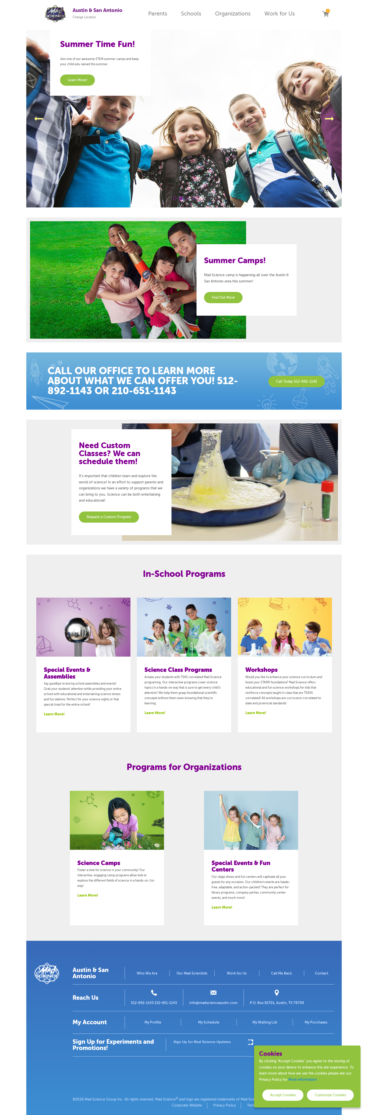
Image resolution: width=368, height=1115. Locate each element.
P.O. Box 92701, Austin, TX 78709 (277, 1003)
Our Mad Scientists (191, 973)
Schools (191, 13)
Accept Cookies (283, 1095)
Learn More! (54, 714)
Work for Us (279, 13)
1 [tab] (174, 198)
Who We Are (147, 973)
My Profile (152, 1022)
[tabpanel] (184, 118)
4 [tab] (193, 198)
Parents (157, 13)
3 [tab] (187, 198)
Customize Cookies (330, 1095)
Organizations (233, 13)
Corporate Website (187, 1105)
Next (329, 119)
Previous (38, 119)
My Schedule (208, 1022)
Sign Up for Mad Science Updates (202, 1042)
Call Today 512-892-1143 (296, 381)
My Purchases (316, 1022)
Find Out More (223, 297)
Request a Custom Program (109, 517)
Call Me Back (281, 973)
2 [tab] (181, 198)
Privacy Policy (224, 1105)
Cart (325, 13)
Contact (321, 973)
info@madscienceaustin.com (213, 1003)
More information (302, 1080)
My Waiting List (264, 1022)
